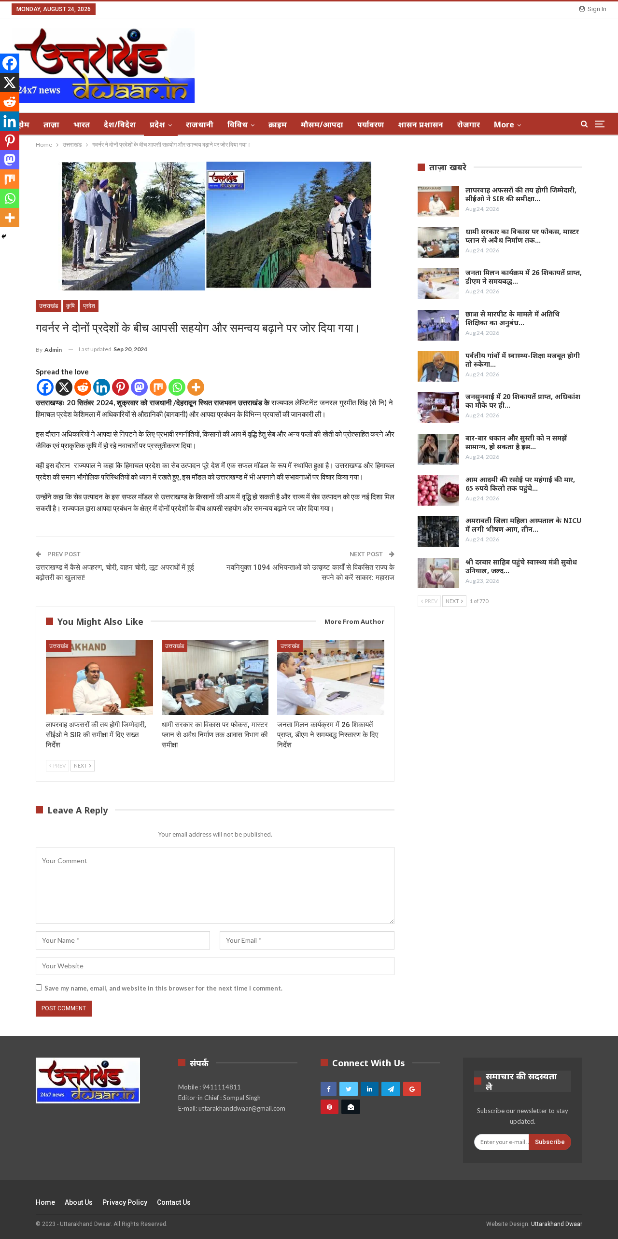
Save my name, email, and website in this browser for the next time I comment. (163, 988)
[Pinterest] (120, 387)
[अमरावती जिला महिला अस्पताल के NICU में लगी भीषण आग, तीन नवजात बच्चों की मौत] (438, 531)
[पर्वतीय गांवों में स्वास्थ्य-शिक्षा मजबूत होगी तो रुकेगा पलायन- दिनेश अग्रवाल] (438, 366)
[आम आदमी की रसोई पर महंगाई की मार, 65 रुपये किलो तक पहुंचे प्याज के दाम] (438, 490)
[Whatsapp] (177, 387)
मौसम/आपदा (322, 124)
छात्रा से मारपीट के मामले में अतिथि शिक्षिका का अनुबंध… (512, 318)
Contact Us (174, 1202)
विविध (237, 124)
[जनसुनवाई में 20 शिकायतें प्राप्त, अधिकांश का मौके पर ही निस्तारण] (438, 407)
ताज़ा (51, 124)
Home (45, 1202)
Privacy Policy (124, 1202)
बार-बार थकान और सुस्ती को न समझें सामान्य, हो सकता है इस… (516, 442)
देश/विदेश (120, 124)
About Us (79, 1202)
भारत (81, 124)
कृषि (70, 306)
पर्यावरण (370, 124)
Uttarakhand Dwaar (556, 1224)
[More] (195, 387)
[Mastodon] (139, 387)
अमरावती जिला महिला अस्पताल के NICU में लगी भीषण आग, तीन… (523, 525)
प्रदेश (157, 124)
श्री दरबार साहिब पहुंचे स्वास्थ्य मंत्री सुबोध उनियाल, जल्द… (521, 566)
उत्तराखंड (48, 306)
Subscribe (550, 1141)
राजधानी (199, 124)
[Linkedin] (101, 387)
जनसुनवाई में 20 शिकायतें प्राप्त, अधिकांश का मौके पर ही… (522, 401)
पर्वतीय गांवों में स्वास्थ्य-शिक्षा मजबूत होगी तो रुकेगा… (522, 360)
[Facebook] (45, 387)
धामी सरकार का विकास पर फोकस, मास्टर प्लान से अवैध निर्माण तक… (522, 236)
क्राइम (277, 124)
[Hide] (4, 236)
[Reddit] (82, 387)
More (504, 124)
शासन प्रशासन (420, 124)
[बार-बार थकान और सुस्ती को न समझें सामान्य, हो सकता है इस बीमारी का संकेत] (438, 449)
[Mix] (158, 387)
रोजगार (468, 124)
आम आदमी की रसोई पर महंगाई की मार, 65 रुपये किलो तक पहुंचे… (520, 484)
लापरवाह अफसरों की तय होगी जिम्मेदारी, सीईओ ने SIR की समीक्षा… (520, 194)
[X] (64, 387)
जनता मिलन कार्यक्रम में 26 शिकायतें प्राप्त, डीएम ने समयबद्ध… (523, 277)
